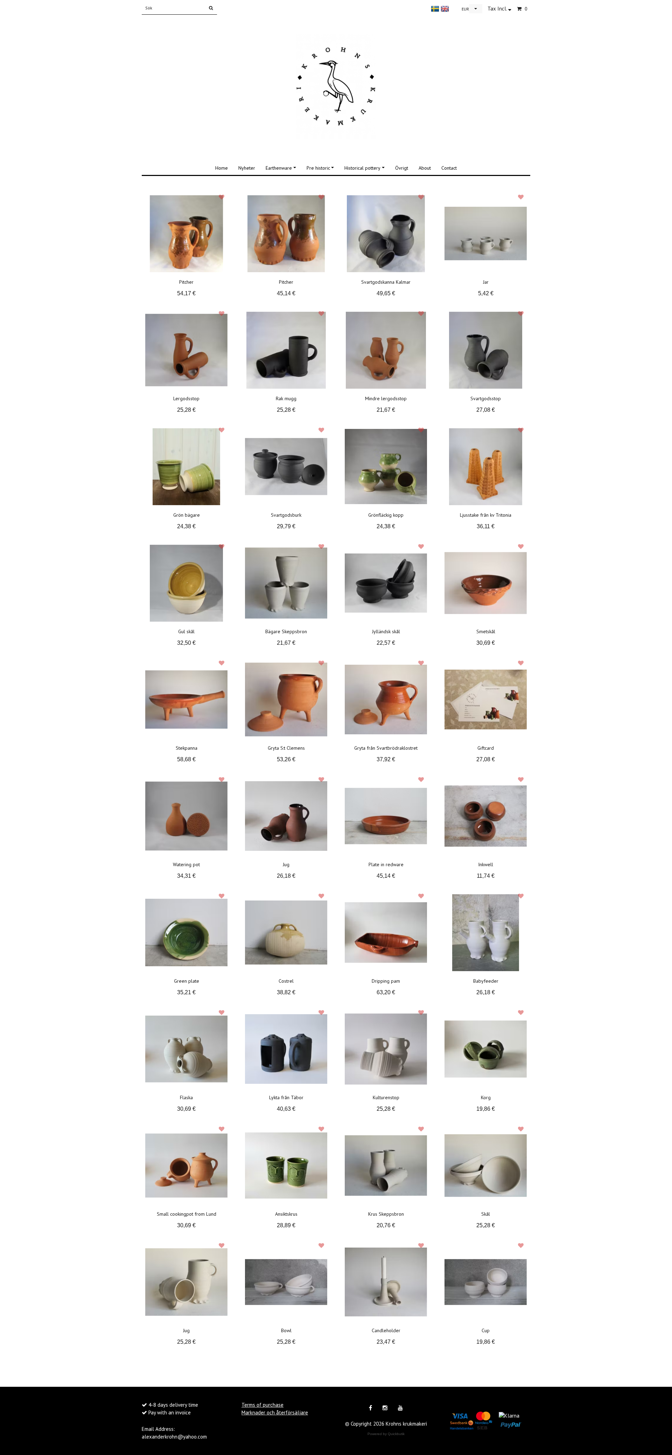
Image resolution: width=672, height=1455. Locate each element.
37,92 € (386, 759)
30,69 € (485, 643)
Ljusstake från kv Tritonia (485, 515)
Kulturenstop (386, 1097)
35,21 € (186, 992)
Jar (486, 282)
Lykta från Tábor (286, 1097)
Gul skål (186, 631)
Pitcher (186, 282)
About (425, 168)
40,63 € (286, 1109)
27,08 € (485, 410)
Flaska (186, 1097)
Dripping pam (386, 981)
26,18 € (286, 876)
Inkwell (485, 864)
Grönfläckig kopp (386, 515)
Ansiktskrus (286, 1214)
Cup (486, 1330)
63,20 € (386, 992)
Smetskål (485, 631)
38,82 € (286, 992)
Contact (449, 168)
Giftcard (485, 748)
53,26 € (286, 759)
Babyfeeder (485, 981)
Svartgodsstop (485, 398)
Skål (485, 1214)
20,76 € (386, 1225)
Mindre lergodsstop (386, 398)
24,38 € (186, 526)
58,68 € (186, 759)
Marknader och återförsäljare (274, 1412)
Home (221, 168)
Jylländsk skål (386, 631)
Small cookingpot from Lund (186, 1214)
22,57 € (386, 643)
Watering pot (186, 864)
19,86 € (485, 1109)
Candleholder (386, 1330)
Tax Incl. (498, 8)
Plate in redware (386, 864)
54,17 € (186, 293)
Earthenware (279, 168)
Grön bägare (186, 515)
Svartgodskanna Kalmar (386, 282)
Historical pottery (362, 168)
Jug (286, 864)
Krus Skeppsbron (386, 1214)
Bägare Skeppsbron (286, 631)
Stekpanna (186, 748)
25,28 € (186, 410)
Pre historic (318, 168)
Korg (486, 1097)
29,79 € (286, 526)
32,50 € (186, 643)
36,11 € (486, 526)
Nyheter (246, 168)
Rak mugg (286, 398)
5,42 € (485, 293)
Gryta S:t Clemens (286, 748)
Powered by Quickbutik (386, 1434)
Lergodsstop (186, 398)
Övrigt (401, 168)
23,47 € (386, 1342)
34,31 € (186, 876)
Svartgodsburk (286, 515)
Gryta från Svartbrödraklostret (386, 748)
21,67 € (386, 410)
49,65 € (386, 293)
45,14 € (286, 293)
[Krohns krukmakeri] (336, 85)
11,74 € (486, 876)
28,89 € (286, 1225)
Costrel (286, 981)
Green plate (186, 981)
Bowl (286, 1330)
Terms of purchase (262, 1404)
